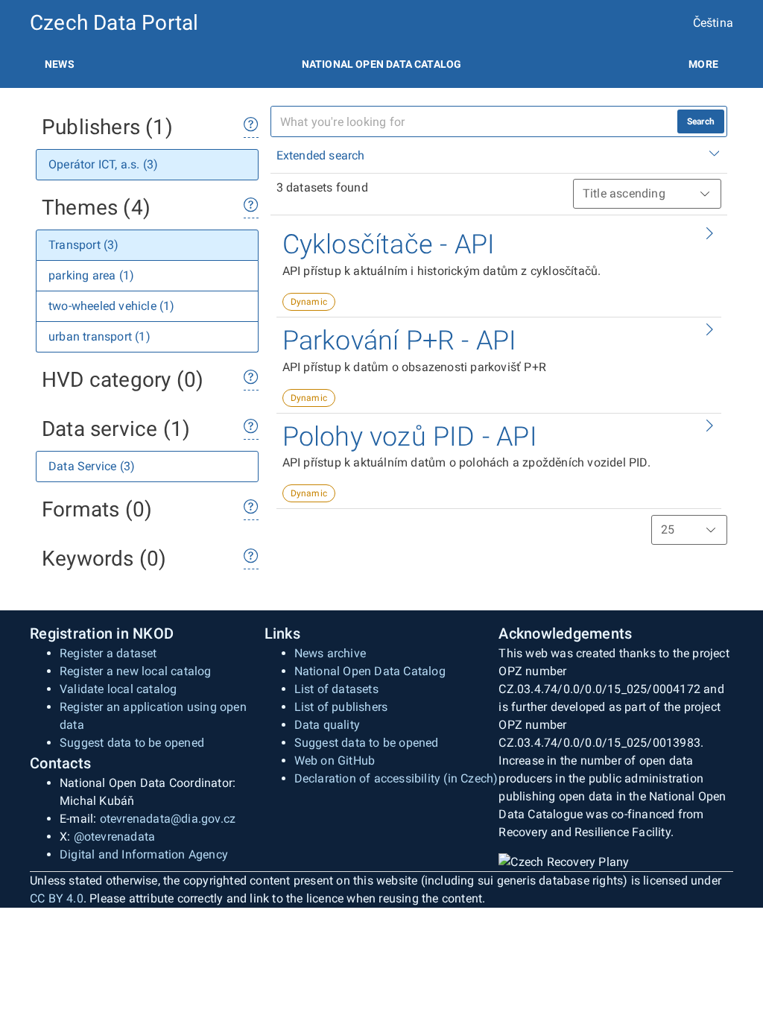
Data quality (327, 725)
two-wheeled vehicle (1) (111, 306)
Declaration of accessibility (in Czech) (396, 778)
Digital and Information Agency (144, 854)
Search (701, 121)
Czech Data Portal (114, 22)
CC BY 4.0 (56, 898)
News (60, 64)
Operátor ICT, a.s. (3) (103, 164)
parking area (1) (91, 275)
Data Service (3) (91, 466)
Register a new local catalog (136, 671)
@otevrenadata (115, 836)
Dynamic (309, 302)
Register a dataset (108, 653)
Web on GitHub (335, 760)
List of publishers (341, 707)
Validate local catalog (118, 689)
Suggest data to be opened (132, 743)
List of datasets (336, 689)
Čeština (713, 23)
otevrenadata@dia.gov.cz (168, 819)
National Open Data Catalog (370, 671)
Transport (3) (83, 245)
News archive (330, 653)
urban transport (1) (99, 336)
